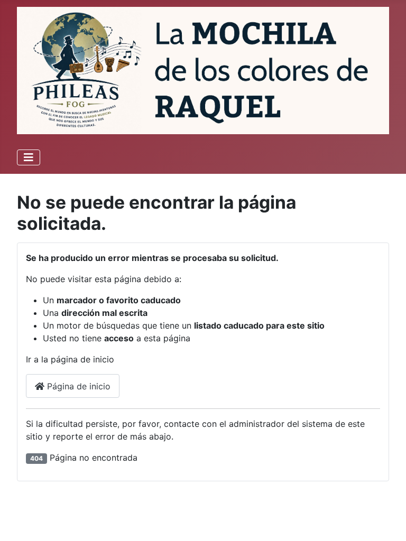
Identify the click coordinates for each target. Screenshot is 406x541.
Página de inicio (77, 386)
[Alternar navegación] (28, 157)
